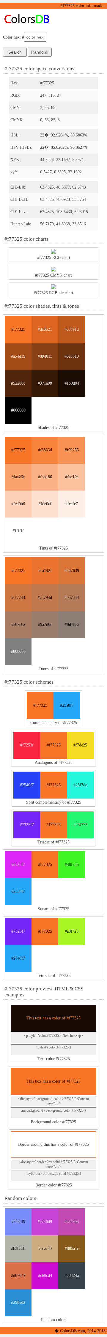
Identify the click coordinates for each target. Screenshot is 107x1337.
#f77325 (18, 329)
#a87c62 (18, 624)
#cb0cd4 (45, 1275)
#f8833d (45, 450)
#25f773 (80, 824)
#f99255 (72, 450)
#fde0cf (45, 504)
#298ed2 (18, 1302)
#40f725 (72, 864)
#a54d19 (18, 356)
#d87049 (18, 1275)
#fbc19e (71, 477)
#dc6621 (45, 329)
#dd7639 (71, 570)
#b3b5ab (18, 1248)
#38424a (71, 1275)
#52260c (18, 383)
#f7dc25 (80, 745)
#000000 (18, 410)
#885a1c (72, 1248)
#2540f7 (27, 785)
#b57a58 (71, 597)
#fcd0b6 (18, 504)
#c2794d (45, 597)
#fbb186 (45, 477)
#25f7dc (80, 785)
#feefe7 (71, 504)
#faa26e (18, 477)
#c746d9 (45, 1221)
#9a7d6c (45, 624)
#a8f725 (71, 931)
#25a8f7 (67, 705)
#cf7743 (18, 597)
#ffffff (18, 531)
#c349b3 (71, 1221)
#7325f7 (27, 824)
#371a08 (45, 383)
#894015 (45, 356)
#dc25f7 (18, 864)
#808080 (18, 651)
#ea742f (45, 570)
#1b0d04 (71, 383)
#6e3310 (71, 356)
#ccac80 (45, 1248)
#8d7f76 (72, 624)
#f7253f (27, 745)
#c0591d (71, 329)
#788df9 (18, 1221)
